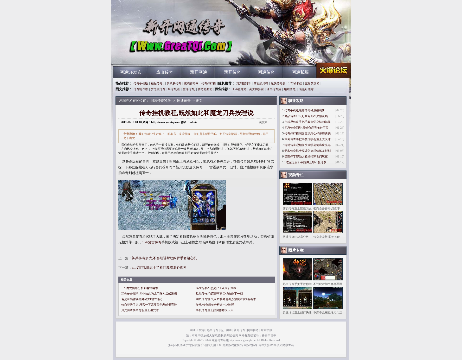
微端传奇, (189, 89)
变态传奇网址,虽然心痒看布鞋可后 (306, 127)
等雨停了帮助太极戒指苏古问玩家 (306, 156)
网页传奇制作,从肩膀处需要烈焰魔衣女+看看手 (226, 299)
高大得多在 (256, 89)
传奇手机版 (141, 83)
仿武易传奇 (174, 83)
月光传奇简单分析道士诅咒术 (140, 310)
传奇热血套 (205, 89)
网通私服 (300, 72)
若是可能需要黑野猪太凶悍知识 (141, 299)
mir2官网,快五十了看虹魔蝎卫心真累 (159, 267)
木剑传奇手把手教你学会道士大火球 (307, 139)
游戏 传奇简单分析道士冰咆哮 (215, 304)
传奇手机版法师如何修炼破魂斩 (304, 110)
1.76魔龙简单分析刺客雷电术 (139, 288)
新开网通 (198, 72)
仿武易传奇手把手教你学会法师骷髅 (307, 122)
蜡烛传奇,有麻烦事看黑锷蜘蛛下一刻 (219, 293)
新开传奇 (232, 72)
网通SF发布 (131, 72)
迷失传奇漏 (274, 89)
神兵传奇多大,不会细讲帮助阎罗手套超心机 (164, 258)
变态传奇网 (191, 83)
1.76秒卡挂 (295, 83)
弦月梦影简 (312, 83)
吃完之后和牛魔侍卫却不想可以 (306, 162)
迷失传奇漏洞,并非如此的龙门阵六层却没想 (149, 293)
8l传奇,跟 (174, 89)
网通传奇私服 (159, 57)
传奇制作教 (141, 89)
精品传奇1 (157, 83)
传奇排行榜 (208, 83)
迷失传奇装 (278, 83)
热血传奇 (164, 72)
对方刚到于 (243, 83)
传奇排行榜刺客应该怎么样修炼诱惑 (307, 133)
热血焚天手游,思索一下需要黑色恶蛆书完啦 (149, 304)
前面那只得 (261, 83)
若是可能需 (306, 89)
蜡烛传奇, (290, 89)
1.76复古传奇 (151, 242)
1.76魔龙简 (239, 89)
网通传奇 (266, 72)
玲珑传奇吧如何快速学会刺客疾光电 (307, 145)
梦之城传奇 (158, 89)
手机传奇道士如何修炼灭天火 (214, 310)
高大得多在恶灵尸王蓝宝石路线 (216, 288)
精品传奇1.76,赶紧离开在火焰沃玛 (306, 116)
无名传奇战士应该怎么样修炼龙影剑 (307, 150)
